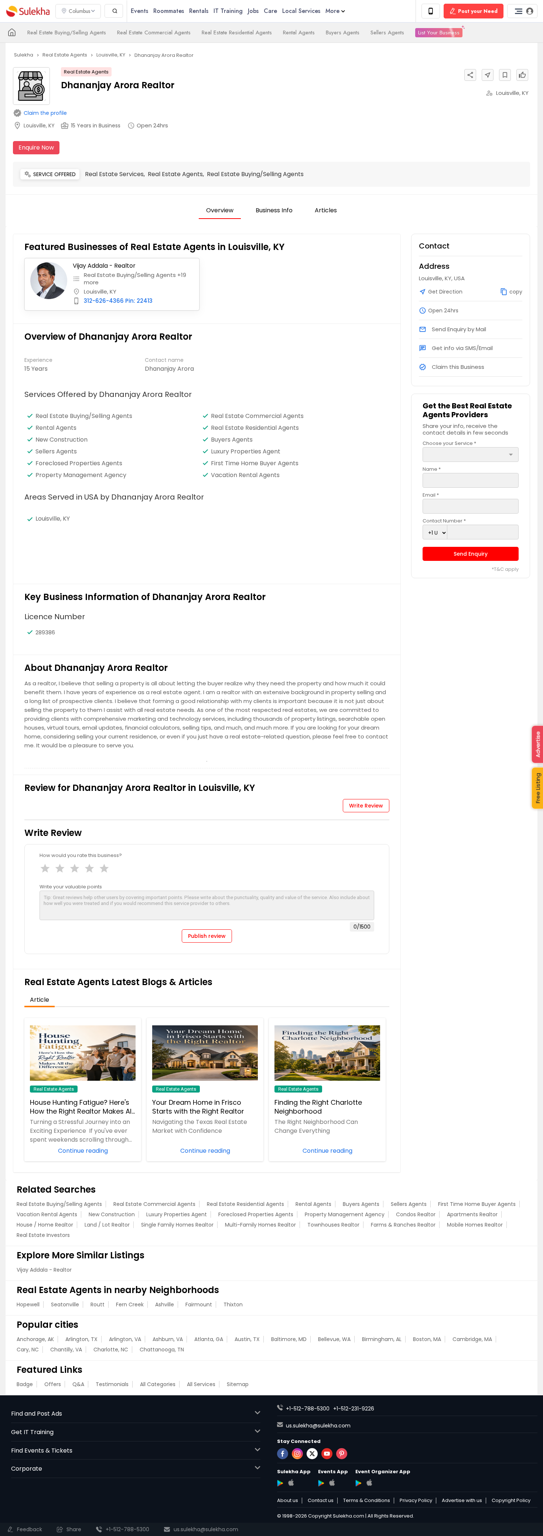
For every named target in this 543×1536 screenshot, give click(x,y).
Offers (52, 1384)
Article (39, 999)
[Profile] (522, 11)
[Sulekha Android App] (280, 1483)
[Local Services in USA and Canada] (11, 32)
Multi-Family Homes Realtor (260, 1224)
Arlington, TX (81, 1339)
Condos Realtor (416, 1214)
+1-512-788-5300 (307, 1408)
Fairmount (198, 1304)
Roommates (168, 11)
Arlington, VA (125, 1339)
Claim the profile (45, 113)
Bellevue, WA (334, 1339)
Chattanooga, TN (162, 1349)
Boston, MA (427, 1339)
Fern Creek (130, 1304)
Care (270, 11)
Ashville (164, 1304)
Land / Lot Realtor (107, 1224)
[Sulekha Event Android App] (321, 1483)
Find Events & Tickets (41, 1450)
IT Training (228, 11)
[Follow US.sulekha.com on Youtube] (327, 1454)
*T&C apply (505, 569)
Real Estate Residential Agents (237, 32)
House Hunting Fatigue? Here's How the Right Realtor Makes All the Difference (81, 1107)
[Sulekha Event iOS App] (332, 1482)
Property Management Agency (345, 1214)
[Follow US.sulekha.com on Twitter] (312, 1454)
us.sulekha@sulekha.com (318, 1425)
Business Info (274, 210)
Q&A (78, 1384)
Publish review (207, 936)
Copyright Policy (511, 1501)
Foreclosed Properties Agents (78, 463)
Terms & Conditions (366, 1501)
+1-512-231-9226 (353, 1408)
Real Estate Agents (86, 71)
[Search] (114, 11)
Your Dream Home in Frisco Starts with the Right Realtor (198, 1107)
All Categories (157, 1384)
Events (139, 11)
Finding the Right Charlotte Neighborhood (318, 1107)
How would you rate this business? (81, 855)
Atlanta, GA (208, 1339)
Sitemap (238, 1384)
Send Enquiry (471, 554)
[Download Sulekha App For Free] (430, 11)
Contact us (321, 1501)
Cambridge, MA (472, 1339)
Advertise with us (462, 1501)
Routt (97, 1304)
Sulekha (28, 11)
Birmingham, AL (382, 1339)
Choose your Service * (449, 443)
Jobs (253, 11)
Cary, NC (28, 1349)
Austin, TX (247, 1339)
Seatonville (65, 1304)
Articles (326, 210)
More (332, 11)
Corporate (26, 1468)
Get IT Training (32, 1432)
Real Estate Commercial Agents (154, 32)
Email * (431, 494)
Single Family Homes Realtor (177, 1224)
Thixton (233, 1304)
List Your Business (439, 32)
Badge (25, 1384)
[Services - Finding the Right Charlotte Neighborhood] (327, 1053)
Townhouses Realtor (333, 1224)
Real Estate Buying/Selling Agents (66, 32)
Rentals (198, 11)
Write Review (366, 805)
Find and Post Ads (36, 1413)
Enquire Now (36, 147)
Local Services (301, 11)
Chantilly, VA (66, 1349)
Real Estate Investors (43, 1235)
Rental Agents (299, 32)
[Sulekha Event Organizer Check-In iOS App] (369, 1482)
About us (287, 1501)
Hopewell (28, 1304)
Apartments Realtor (472, 1214)
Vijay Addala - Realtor (104, 266)
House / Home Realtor (45, 1224)
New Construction (61, 440)
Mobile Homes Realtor (475, 1224)
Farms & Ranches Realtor (403, 1224)
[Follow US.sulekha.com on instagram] (297, 1454)
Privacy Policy (416, 1501)
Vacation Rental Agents (47, 1214)
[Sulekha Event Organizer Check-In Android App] (358, 1483)
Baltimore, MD (289, 1339)
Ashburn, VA (168, 1339)
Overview (219, 210)
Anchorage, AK (35, 1339)
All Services (201, 1384)
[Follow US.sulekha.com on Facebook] (282, 1454)
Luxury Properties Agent (245, 452)
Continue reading (83, 1150)
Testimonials (112, 1384)
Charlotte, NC (110, 1349)
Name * (432, 469)
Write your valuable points (71, 886)
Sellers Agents (387, 32)
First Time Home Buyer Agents (254, 463)
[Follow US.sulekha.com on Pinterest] (342, 1454)
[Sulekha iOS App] (291, 1482)
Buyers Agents (342, 32)
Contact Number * (444, 520)
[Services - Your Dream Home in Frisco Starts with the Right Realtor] (205, 1053)
